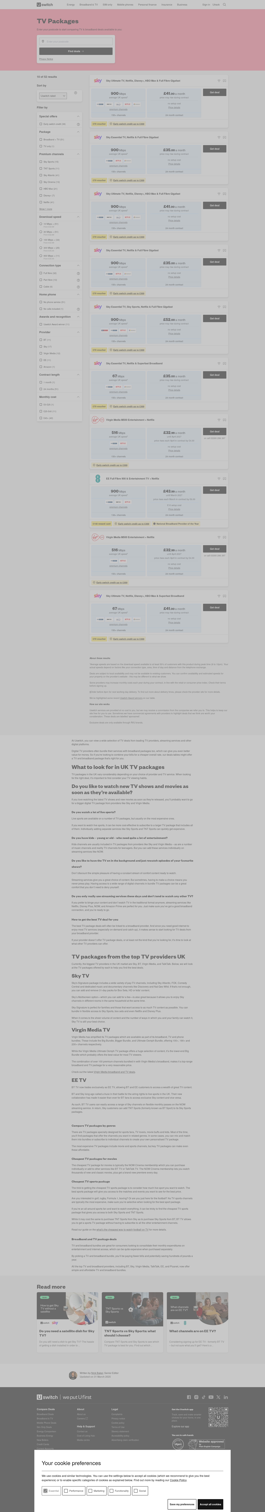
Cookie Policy (178, 1480)
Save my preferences (182, 1504)
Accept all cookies (210, 1504)
